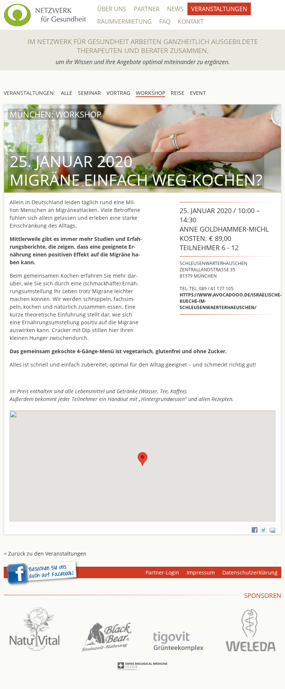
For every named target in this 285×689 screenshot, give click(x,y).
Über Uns (111, 9)
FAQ (164, 21)
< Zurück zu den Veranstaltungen (45, 553)
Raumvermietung (124, 21)
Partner (147, 9)
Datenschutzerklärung (250, 572)
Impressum (201, 572)
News (175, 9)
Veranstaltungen (219, 9)
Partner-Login (162, 572)
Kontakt (191, 21)
